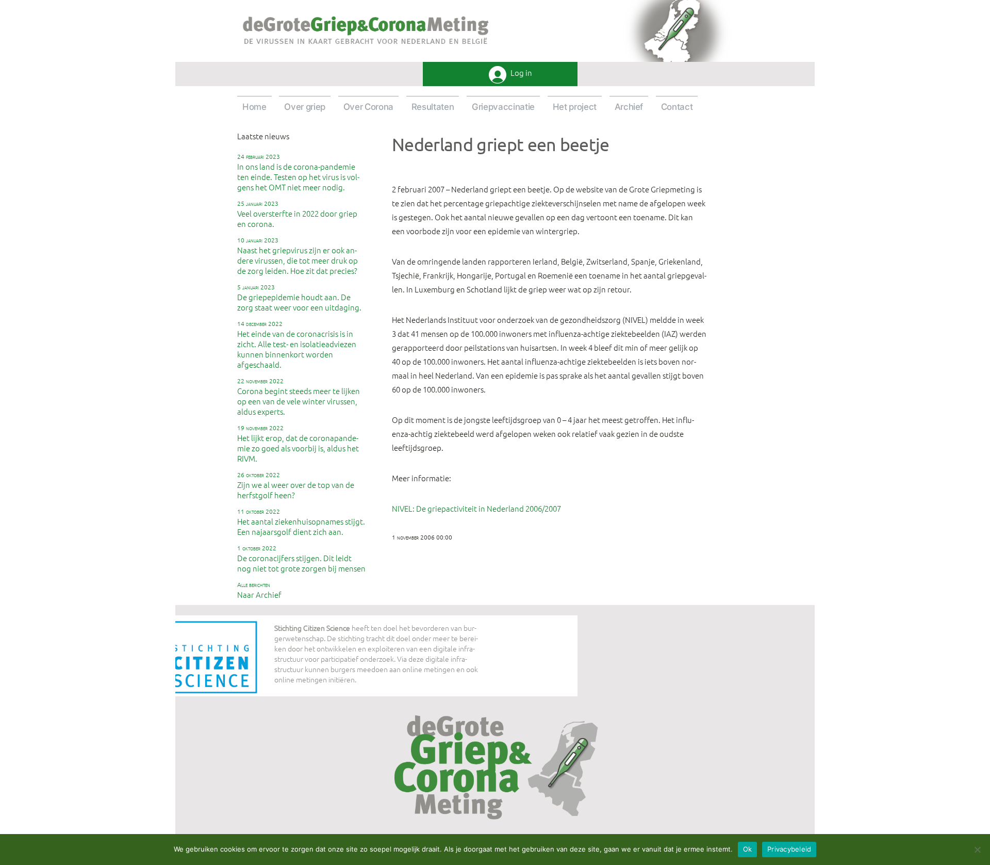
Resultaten (432, 107)
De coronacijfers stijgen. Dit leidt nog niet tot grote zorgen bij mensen (301, 559)
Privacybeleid (789, 849)
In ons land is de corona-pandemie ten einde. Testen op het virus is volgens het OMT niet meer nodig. (298, 172)
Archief (629, 107)
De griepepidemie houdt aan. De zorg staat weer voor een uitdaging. (299, 298)
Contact (677, 107)
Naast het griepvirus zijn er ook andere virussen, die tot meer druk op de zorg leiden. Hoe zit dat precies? (297, 256)
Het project (575, 107)
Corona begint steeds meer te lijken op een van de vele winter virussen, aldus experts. (298, 397)
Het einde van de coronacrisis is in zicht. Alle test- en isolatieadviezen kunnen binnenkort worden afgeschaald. (296, 344)
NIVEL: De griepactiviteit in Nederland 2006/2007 (476, 508)
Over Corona (368, 107)
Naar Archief (259, 590)
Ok (747, 849)
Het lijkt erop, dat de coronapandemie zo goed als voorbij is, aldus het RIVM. (298, 443)
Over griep (304, 107)
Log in (521, 73)
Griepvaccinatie (503, 107)
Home (254, 107)
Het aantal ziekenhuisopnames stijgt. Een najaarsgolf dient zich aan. (301, 522)
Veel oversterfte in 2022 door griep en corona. (297, 214)
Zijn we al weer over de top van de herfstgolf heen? (295, 485)
